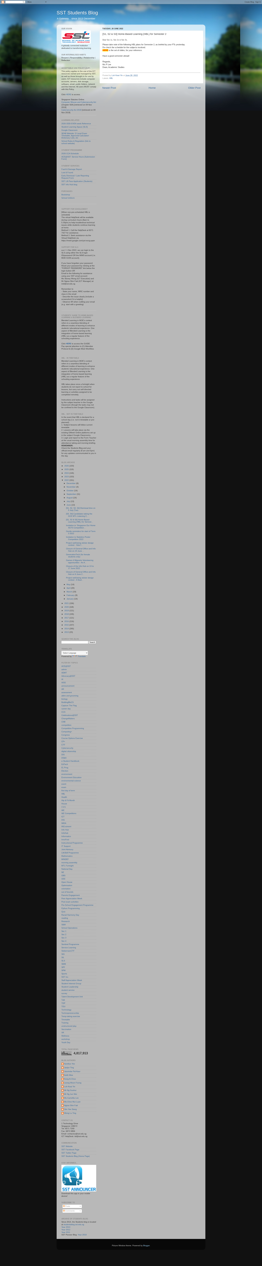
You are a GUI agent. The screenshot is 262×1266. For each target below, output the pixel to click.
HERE (68, 94)
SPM (63, 970)
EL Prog (64, 768)
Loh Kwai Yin (69, 1087)
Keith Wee (68, 1075)
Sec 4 (63, 941)
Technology (66, 1010)
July (69, 501)
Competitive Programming (72, 728)
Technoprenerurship (70, 1013)
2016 (66, 621)
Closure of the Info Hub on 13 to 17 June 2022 (80, 567)
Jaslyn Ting (69, 1068)
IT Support (66, 846)
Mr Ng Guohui (70, 1090)
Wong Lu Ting (70, 1113)
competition (66, 725)
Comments (70, 1211)
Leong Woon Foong (72, 1083)
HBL (111, 78)
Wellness (65, 1036)
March (70, 592)
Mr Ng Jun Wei (70, 1094)
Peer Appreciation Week (71, 899)
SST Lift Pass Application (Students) (76, 181)
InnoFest (65, 840)
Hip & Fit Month (68, 800)
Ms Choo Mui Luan (72, 1102)
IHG (63, 820)
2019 (66, 611)
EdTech (64, 764)
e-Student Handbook (70, 761)
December (71, 483)
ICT (63, 817)
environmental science (71, 781)
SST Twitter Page (68, 1153)
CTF (63, 745)
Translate (82, 656)
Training (64, 1023)
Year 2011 (65, 1232)
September (72, 494)
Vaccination (66, 1029)
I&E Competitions (68, 813)
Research (65, 921)
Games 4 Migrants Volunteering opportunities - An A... (79, 561)
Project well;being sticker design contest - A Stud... (80, 579)
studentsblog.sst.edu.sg (74, 1224)
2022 (66, 480)
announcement (67, 686)
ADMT (64, 673)
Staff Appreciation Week (71, 980)
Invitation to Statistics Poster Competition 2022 (78, 538)
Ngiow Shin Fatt (71, 1105)
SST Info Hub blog (69, 185)
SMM (63, 964)
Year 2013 (65, 1227)
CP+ (63, 741)
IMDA (63, 823)
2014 (66, 629)
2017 (66, 618)
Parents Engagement (70, 895)
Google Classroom (69, 130)
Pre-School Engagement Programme (77, 905)
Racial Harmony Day (70, 915)
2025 (66, 469)
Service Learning (68, 948)
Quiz (63, 912)
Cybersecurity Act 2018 (71, 110)
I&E (62, 810)
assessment (66, 692)
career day (66, 709)
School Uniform (68, 198)
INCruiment (66, 827)
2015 (66, 625)
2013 (66, 632)
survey (64, 993)
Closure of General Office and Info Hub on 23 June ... (81, 550)
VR (62, 1033)
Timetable (65, 1020)
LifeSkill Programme (70, 853)
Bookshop (65, 195)
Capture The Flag (69, 706)
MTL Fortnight (67, 866)
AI (62, 679)
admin (64, 669)
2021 (66, 603)
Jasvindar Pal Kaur (72, 1071)
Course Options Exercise (72, 738)
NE (62, 872)
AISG (63, 683)
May (69, 584)
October (70, 491)
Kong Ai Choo (70, 1079)
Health (64, 797)
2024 (66, 473)
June (69, 505)
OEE (63, 879)
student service (68, 990)
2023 (66, 477)
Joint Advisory (67, 849)
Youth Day (65, 1042)
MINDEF (65, 859)
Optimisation (66, 885)
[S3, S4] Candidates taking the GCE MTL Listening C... (79, 515)
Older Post (194, 87)
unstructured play (68, 1026)
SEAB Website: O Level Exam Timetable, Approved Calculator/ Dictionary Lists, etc (75, 135)
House (64, 804)
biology (64, 699)
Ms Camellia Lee (71, 1098)
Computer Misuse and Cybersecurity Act (78, 102)
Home (152, 87)
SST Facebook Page (70, 1150)
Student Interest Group (71, 984)
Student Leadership (69, 987)
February (71, 595)
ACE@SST (66, 666)
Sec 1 (63, 931)
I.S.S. (63, 807)
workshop (65, 1039)
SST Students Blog (77, 12)
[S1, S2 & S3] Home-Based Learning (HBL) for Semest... (79, 521)
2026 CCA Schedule (70, 154)
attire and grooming (69, 696)
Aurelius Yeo (69, 1064)
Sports (64, 974)
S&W (63, 925)
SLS (63, 961)
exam (63, 787)
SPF (63, 967)
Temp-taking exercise (70, 1016)
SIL (62, 957)
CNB (63, 722)
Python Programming (70, 908)
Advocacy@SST (68, 676)
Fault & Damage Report (71, 169)
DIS (63, 755)
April (69, 588)
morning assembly (69, 863)
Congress (65, 735)
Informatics (66, 836)
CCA (63, 712)
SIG (63, 954)
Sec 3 (63, 938)
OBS (63, 876)
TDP (63, 1003)
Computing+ (66, 732)
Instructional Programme (72, 843)
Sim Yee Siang (70, 1109)
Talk (63, 1000)
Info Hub (65, 830)
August (70, 498)
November (71, 487)
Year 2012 (65, 1230)
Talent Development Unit (72, 997)
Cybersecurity (67, 748)
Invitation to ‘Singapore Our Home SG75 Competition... (80, 526)
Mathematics (66, 856)
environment (66, 774)
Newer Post (109, 87)
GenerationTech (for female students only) (78, 556)
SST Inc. (65, 977)
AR (62, 689)
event (63, 784)
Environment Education (71, 777)
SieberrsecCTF (68, 951)
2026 (66, 466)
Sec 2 (63, 934)
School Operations (69, 928)
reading (64, 918)
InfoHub (64, 833)
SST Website (67, 1146)
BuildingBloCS (67, 702)
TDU (63, 1007)
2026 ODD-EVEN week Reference (76, 124)
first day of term (68, 791)
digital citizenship (68, 751)
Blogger (146, 1246)
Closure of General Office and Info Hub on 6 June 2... (81, 573)
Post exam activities (69, 902)
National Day (66, 869)
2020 (66, 607)
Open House (66, 882)
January (70, 599)
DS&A (63, 758)
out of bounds (67, 892)
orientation (66, 889)
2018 (66, 614)
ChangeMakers (68, 719)
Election (64, 771)
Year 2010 (82, 1235)
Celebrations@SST (69, 715)
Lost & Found (67, 173)
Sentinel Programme (70, 944)
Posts (67, 1206)
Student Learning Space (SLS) (74, 127)
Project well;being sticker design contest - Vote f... (80, 544)
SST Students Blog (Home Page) (75, 1156)
